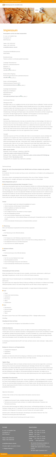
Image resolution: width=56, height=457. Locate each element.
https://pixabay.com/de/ (17, 157)
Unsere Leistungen (28, 10)
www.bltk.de (6, 70)
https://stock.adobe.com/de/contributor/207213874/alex (16, 153)
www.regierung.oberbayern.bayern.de (11, 96)
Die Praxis (11, 10)
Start (5, 10)
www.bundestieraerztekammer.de (10, 85)
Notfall (6, 14)
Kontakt (42, 10)
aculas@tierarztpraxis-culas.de (10, 47)
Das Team (18, 10)
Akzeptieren (4, 454)
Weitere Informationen (28, 456)
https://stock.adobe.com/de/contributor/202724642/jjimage (36, 155)
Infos (36, 10)
